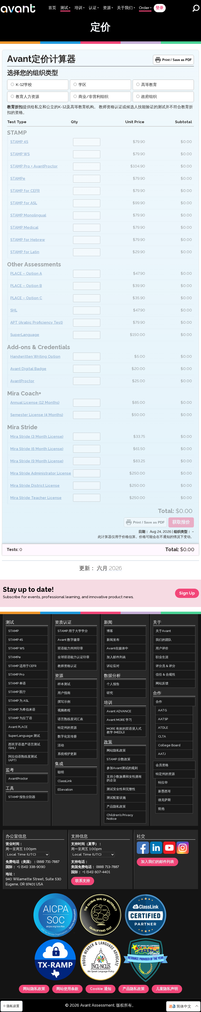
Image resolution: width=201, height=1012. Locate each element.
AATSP (163, 719)
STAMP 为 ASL (18, 700)
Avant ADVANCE (119, 711)
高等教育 (148, 85)
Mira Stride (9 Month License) (36, 461)
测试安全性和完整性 (121, 789)
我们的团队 (164, 640)
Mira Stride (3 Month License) (36, 437)
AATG (162, 710)
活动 (61, 745)
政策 (108, 742)
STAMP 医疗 (17, 692)
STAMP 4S (19, 142)
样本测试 (64, 684)
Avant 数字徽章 (69, 640)
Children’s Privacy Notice (120, 817)
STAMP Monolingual (28, 215)
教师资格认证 (67, 666)
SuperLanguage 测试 (24, 736)
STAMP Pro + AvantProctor (34, 166)
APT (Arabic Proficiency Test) (36, 323)
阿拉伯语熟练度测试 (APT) (22, 758)
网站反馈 (162, 683)
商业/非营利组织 (92, 97)
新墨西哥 (164, 791)
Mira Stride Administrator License (40, 473)
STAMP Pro (16, 674)
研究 (110, 693)
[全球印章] (100, 915)
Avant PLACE (17, 727)
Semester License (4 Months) (36, 415)
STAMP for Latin (24, 252)
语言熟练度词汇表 (70, 719)
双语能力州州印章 (70, 648)
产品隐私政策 (116, 806)
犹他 (161, 808)
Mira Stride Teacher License (36, 498)
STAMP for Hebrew (27, 240)
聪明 (61, 772)
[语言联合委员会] (100, 960)
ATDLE (163, 727)
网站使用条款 (67, 989)
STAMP (13, 631)
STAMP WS (20, 154)
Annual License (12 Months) (34, 403)
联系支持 (82, 881)
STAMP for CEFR (25, 191)
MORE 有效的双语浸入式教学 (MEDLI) (124, 730)
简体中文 (183, 1006)
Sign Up (187, 593)
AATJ (162, 754)
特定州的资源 (67, 727)
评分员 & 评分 (165, 666)
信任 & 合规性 (165, 674)
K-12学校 (23, 85)
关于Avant (163, 631)
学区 (81, 85)
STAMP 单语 (17, 683)
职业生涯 (162, 657)
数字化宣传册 (67, 736)
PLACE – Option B (26, 286)
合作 (159, 701)
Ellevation (65, 789)
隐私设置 (12, 1006)
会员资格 (162, 765)
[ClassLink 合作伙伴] (146, 915)
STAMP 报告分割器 (21, 797)
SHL (13, 310)
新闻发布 (113, 640)
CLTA (162, 736)
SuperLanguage (24, 335)
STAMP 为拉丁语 (20, 718)
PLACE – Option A (26, 274)
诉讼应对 (113, 666)
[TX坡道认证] (55, 960)
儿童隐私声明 (167, 989)
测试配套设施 (116, 797)
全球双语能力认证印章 (73, 657)
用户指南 (64, 693)
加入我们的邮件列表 (157, 862)
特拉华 (163, 782)
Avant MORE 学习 (119, 720)
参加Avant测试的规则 (122, 768)
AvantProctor (22, 381)
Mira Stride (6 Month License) (36, 449)
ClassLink (65, 781)
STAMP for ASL (23, 203)
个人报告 (113, 684)
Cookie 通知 (100, 989)
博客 (110, 631)
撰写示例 (64, 701)
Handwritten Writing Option (35, 357)
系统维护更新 (67, 754)
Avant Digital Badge (28, 369)
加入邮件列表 (116, 657)
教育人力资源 (27, 97)
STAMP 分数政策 (118, 759)
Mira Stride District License (35, 486)
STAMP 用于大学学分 (73, 631)
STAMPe (17, 179)
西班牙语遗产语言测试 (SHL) (24, 746)
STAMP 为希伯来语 (21, 709)
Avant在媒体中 (117, 648)
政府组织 (148, 97)
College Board (169, 745)
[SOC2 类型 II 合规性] (55, 915)
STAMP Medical (24, 228)
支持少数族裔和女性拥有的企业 (124, 778)
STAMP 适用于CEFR (22, 666)
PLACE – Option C (26, 298)
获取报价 (181, 522)
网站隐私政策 (116, 750)
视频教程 (64, 710)
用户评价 (162, 648)
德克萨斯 (164, 800)
